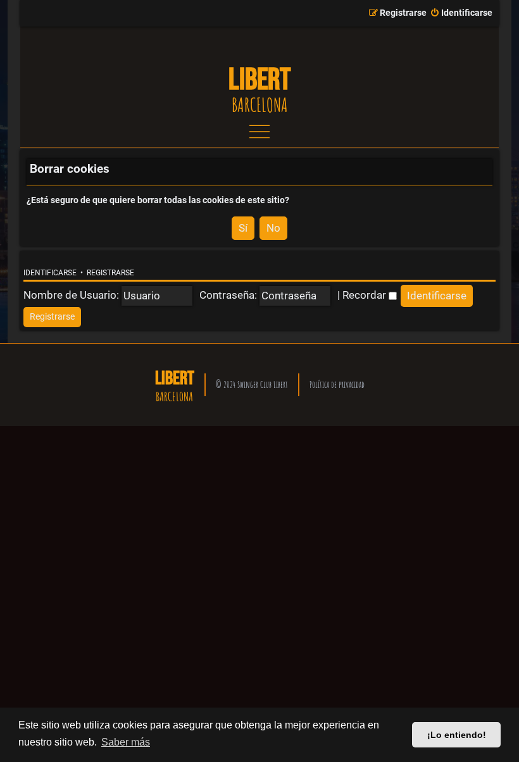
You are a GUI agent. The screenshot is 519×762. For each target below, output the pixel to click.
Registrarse (110, 272)
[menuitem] (461, 13)
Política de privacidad (337, 384)
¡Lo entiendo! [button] (456, 735)
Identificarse (50, 272)
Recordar (365, 295)
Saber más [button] (125, 742)
